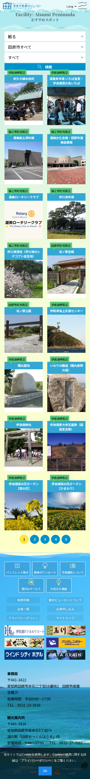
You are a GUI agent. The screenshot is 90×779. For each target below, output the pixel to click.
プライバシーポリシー (36, 760)
